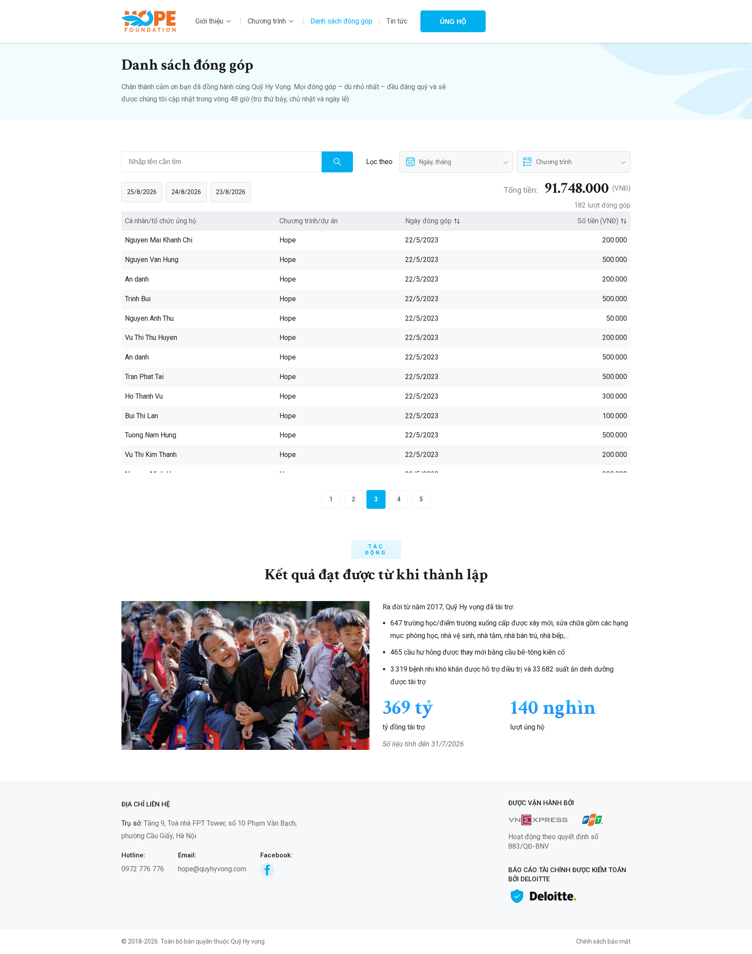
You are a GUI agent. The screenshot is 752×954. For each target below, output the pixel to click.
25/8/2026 (142, 191)
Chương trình (267, 21)
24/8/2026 (186, 191)
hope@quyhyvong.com (212, 869)
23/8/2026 (230, 191)
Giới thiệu (209, 21)
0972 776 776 (142, 869)
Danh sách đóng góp (341, 21)
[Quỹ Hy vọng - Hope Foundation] (148, 21)
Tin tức (396, 21)
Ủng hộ (453, 21)
